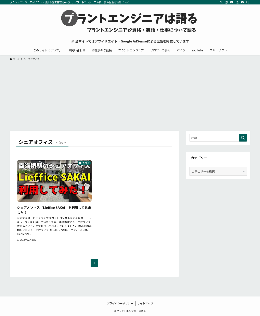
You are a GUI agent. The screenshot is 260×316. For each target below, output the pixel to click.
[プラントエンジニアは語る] (130, 21)
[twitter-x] (221, 2)
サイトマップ (145, 303)
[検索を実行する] (243, 138)
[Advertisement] (130, 93)
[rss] (237, 2)
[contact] (242, 2)
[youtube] (231, 2)
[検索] (247, 2)
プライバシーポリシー (120, 303)
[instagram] (226, 2)
